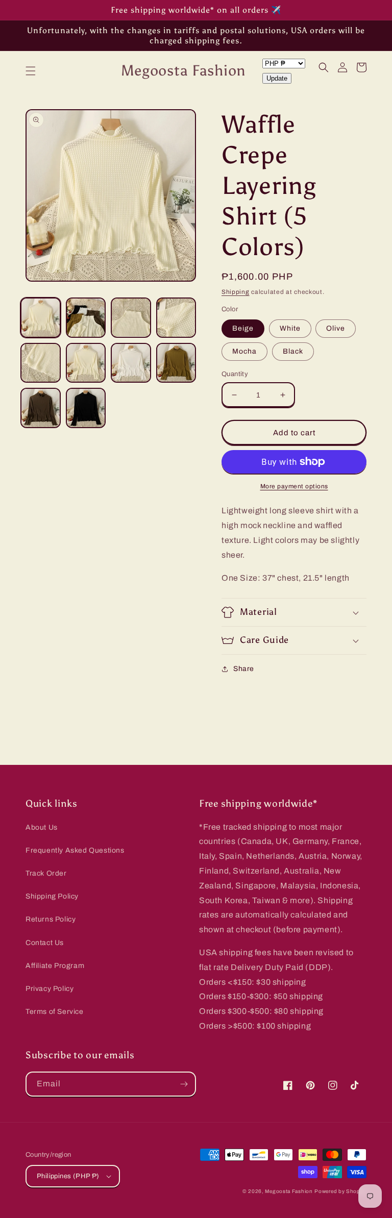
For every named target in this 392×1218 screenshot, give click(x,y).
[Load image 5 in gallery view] (40, 363)
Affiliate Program (55, 966)
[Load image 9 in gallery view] (40, 408)
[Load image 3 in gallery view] (131, 317)
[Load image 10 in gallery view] (86, 408)
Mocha (244, 351)
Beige (243, 328)
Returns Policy (51, 919)
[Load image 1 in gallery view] (40, 317)
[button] (30, 71)
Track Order (46, 873)
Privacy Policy (50, 988)
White (290, 328)
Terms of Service (55, 1011)
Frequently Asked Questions (75, 850)
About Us (42, 827)
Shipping (236, 291)
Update (276, 78)
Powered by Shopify (340, 1191)
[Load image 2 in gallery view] (86, 317)
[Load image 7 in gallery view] (131, 363)
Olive (335, 328)
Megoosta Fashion (288, 1191)
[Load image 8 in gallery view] (176, 363)
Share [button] (243, 669)
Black (293, 351)
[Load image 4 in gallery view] (176, 317)
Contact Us (45, 943)
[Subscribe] (184, 1084)
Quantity (235, 374)
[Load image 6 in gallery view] (86, 363)
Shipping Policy (52, 896)
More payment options (294, 486)
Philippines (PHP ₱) (68, 1176)
